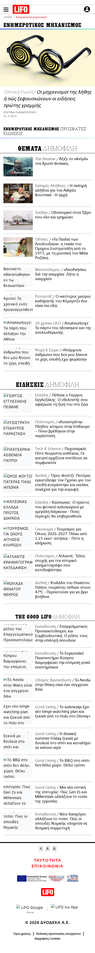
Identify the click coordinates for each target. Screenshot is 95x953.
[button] (6, 10)
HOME (8, 17)
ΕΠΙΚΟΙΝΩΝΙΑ (47, 866)
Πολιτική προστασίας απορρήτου (58, 933)
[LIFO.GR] (21, 10)
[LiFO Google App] (30, 909)
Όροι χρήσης (22, 933)
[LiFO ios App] (65, 908)
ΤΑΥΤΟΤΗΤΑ (47, 860)
